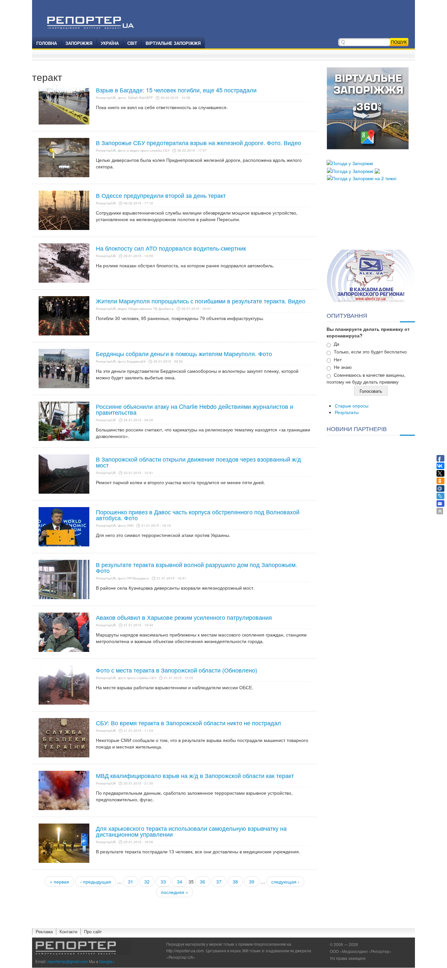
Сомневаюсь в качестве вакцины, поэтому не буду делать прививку (366, 378)
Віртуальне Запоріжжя (173, 43)
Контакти (68, 931)
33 (163, 881)
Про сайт (93, 931)
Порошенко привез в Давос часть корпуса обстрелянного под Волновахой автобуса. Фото (197, 514)
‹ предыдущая (95, 881)
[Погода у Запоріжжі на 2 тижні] (361, 177)
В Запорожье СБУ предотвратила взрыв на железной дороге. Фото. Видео (198, 142)
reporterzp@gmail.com (67, 961)
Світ (132, 43)
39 (251, 881)
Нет (338, 359)
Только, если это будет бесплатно (370, 351)
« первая (59, 881)
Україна (110, 43)
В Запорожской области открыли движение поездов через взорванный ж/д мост (198, 462)
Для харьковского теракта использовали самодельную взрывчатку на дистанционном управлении (191, 831)
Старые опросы (351, 405)
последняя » (174, 892)
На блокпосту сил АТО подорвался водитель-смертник (171, 248)
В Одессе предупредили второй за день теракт (161, 195)
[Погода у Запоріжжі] (350, 162)
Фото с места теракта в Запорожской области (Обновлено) (176, 670)
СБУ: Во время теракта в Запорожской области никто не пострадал (188, 722)
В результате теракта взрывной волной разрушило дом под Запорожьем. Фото (196, 567)
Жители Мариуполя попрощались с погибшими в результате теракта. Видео (200, 300)
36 (202, 881)
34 (179, 881)
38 (235, 881)
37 (219, 881)
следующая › (285, 881)
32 (147, 881)
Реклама (44, 931)
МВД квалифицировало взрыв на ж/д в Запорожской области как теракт (195, 775)
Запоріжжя (78, 43)
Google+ (107, 961)
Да (336, 343)
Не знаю (343, 367)
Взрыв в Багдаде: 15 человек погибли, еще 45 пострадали (176, 89)
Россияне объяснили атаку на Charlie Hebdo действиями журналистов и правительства (194, 409)
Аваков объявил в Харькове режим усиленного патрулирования (184, 617)
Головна (46, 43)
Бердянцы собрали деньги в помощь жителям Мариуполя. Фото (184, 353)
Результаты (347, 412)
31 (130, 881)
